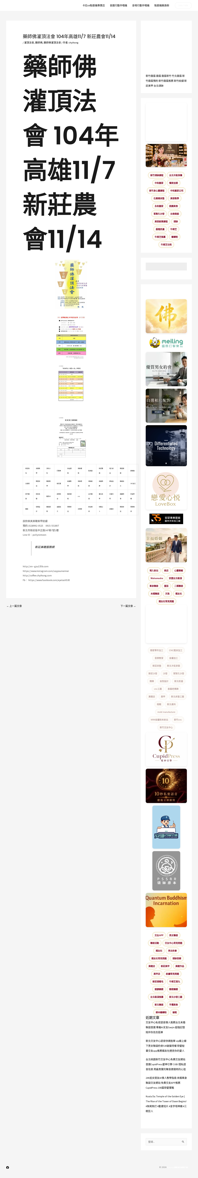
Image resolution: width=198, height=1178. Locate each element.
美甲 (163, 696)
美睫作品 (179, 966)
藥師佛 (39, 42)
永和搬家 (159, 206)
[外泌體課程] (166, 155)
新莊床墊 (157, 666)
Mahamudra (157, 578)
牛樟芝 (173, 229)
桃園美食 (173, 206)
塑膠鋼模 (159, 989)
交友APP (159, 935)
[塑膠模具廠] (166, 445)
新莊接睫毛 (158, 981)
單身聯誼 (154, 586)
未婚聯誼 (155, 593)
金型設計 (164, 681)
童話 (166, 586)
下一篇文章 (128, 605)
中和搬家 (159, 183)
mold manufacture (166, 712)
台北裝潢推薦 (156, 997)
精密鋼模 (173, 989)
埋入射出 (154, 570)
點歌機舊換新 (161, 5)
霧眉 (158, 75)
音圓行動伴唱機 (118, 5)
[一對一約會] (166, 369)
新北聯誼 (159, 1004)
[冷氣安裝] (166, 827)
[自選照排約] (166, 406)
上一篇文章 (14, 605)
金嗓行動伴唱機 (140, 5)
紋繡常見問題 (172, 974)
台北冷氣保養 (175, 175)
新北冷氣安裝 (173, 666)
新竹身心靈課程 (156, 190)
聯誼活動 (154, 943)
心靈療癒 (178, 570)
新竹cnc (178, 719)
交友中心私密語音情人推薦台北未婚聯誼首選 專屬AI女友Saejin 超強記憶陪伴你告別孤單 (165, 1027)
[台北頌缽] (166, 870)
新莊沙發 (152, 673)
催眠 (174, 1012)
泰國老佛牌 (173, 689)
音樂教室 (159, 658)
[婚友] (166, 489)
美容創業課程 (161, 221)
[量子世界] (166, 910)
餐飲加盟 (173, 183)
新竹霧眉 (151, 75)
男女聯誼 (173, 935)
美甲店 (157, 974)
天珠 (167, 593)
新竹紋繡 (179, 80)
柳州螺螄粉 (161, 1012)
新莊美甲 (165, 966)
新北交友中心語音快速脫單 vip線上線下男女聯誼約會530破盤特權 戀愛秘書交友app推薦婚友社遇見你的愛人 (166, 1045)
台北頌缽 (159, 85)
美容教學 (174, 198)
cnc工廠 (158, 689)
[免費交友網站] (166, 786)
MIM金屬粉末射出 (159, 719)
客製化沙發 (159, 214)
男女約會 (172, 950)
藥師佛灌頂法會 (52, 42)
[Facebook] (7, 1167)
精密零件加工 (156, 650)
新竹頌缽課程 (156, 175)
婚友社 (178, 593)
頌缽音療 (176, 958)
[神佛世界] (166, 316)
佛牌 (152, 681)
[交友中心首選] (166, 749)
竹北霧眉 (177, 75)
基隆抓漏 (160, 229)
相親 (159, 704)
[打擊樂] (166, 343)
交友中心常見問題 (173, 943)
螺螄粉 (174, 237)
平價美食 (173, 1004)
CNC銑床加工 (175, 650)
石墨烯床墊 (159, 198)
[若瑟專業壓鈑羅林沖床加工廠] (166, 519)
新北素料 (171, 704)
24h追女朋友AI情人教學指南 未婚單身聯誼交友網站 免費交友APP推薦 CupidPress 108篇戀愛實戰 (166, 1082)
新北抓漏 (178, 681)
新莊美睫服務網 (44, 547)
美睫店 (151, 696)
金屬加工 (173, 658)
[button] (183, 5)
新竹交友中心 (166, 727)
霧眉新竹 (166, 75)
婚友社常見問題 (166, 601)
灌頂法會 (29, 42)
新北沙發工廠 (175, 997)
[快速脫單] (166, 545)
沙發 (165, 673)
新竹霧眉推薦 (166, 80)
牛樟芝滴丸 (174, 981)
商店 (166, 570)
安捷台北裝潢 (175, 578)
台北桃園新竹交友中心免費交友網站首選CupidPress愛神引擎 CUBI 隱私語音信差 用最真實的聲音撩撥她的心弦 (166, 1064)
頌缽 (176, 221)
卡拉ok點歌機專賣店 (93, 5)
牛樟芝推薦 (160, 237)
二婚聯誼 (178, 586)
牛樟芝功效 (166, 244)
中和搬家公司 (176, 190)
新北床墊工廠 (177, 696)
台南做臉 (174, 214)
